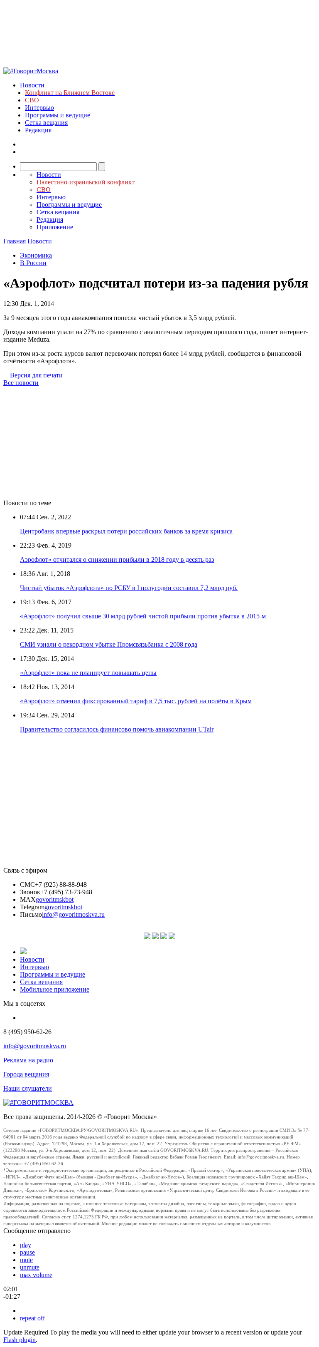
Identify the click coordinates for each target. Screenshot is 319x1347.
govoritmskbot (55, 899)
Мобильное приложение (54, 989)
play (25, 1244)
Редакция (38, 130)
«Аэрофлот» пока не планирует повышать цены (88, 672)
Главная (14, 241)
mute (26, 1259)
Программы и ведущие (57, 115)
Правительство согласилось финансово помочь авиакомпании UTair (116, 729)
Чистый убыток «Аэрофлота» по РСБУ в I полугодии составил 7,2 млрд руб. (129, 587)
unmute (29, 1267)
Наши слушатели (27, 1088)
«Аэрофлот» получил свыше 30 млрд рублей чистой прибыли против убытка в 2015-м (143, 616)
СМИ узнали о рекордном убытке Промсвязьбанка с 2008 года (108, 644)
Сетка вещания (46, 122)
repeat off (32, 1318)
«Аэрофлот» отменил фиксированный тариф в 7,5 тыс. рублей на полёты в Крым (136, 701)
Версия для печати (36, 375)
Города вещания (26, 1074)
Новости (32, 85)
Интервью (39, 107)
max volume (36, 1274)
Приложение (55, 227)
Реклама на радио (28, 1060)
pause (27, 1252)
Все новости (21, 382)
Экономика (36, 255)
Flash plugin (19, 1339)
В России (33, 262)
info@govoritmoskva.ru (73, 914)
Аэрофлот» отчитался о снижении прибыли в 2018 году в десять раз (117, 559)
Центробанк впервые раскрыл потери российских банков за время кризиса (126, 531)
